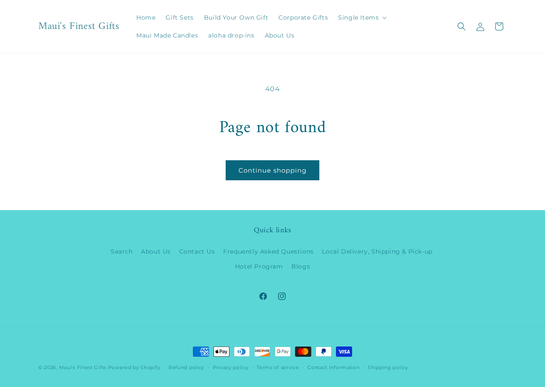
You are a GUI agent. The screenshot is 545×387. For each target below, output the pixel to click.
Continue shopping (272, 170)
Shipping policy (388, 367)
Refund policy (186, 367)
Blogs (300, 266)
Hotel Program (259, 266)
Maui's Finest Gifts (82, 367)
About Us (156, 251)
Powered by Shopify (134, 367)
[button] (361, 17)
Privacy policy (231, 367)
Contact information (333, 367)
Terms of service (278, 367)
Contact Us (197, 251)
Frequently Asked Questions (268, 251)
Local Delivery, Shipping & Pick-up (377, 251)
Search (122, 251)
